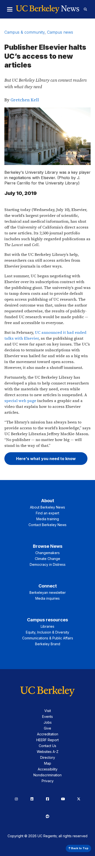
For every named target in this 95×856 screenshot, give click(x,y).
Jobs (48, 722)
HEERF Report (47, 740)
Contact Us (47, 746)
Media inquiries (47, 598)
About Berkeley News (47, 507)
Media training (47, 519)
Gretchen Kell (24, 100)
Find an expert (47, 513)
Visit (47, 711)
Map (47, 763)
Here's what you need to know (46, 458)
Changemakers (47, 553)
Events (47, 716)
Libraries (47, 626)
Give (47, 728)
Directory (47, 757)
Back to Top (79, 848)
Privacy (48, 781)
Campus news (60, 32)
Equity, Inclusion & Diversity (47, 632)
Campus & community (24, 32)
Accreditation (47, 734)
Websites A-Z (47, 752)
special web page (20, 400)
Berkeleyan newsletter (47, 592)
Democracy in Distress (48, 564)
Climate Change (47, 559)
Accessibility (47, 769)
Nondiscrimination (47, 775)
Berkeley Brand (47, 644)
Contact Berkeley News (47, 525)
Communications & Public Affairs (47, 638)
